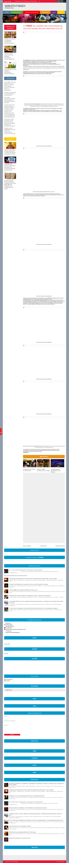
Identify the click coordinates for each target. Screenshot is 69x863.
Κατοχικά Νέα (9, 627)
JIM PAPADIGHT (9, 679)
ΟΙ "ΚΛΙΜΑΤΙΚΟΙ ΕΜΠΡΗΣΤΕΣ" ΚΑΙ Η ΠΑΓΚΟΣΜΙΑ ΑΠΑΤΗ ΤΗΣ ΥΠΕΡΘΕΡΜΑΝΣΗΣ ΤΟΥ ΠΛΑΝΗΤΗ (11, 22)
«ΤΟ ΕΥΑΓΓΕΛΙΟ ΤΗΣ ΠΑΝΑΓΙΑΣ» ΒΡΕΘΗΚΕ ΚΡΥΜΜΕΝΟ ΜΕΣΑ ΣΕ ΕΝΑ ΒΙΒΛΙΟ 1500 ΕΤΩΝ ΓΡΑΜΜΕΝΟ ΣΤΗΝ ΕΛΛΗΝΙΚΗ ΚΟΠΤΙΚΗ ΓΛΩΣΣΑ (10, 184)
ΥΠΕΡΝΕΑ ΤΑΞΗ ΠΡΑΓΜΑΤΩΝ (31, 12)
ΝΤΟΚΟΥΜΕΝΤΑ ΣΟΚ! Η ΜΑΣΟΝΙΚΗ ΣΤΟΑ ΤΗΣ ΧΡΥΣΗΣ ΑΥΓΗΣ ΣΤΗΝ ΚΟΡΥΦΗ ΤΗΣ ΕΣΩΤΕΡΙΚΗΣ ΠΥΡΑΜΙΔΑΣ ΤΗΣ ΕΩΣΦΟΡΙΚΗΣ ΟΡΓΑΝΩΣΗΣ (9, 123)
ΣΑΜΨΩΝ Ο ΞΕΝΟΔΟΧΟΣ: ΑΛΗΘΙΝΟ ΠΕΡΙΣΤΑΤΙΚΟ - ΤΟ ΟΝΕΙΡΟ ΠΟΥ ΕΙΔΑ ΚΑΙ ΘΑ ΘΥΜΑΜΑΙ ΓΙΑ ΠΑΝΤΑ (10, 152)
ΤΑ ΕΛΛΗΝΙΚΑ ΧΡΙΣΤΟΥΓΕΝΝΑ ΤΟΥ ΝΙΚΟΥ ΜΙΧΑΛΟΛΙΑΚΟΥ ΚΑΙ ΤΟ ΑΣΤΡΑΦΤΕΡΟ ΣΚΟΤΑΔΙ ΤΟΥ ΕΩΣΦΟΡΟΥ (9, 100)
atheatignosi (27, 60)
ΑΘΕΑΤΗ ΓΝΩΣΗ (15, 6)
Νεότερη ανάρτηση (27, 545)
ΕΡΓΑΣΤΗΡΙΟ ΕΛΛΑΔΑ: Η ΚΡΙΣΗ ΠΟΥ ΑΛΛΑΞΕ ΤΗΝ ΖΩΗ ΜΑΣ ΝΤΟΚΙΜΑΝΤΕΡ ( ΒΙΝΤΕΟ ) (58, 22)
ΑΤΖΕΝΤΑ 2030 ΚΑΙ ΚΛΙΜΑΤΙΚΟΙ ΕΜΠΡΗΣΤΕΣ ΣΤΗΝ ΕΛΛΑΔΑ (23, 590)
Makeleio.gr (8, 623)
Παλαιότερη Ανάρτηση (60, 545)
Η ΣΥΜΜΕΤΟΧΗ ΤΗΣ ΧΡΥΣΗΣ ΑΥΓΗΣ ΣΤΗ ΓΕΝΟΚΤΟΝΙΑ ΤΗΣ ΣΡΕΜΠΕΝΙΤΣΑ (10, 94)
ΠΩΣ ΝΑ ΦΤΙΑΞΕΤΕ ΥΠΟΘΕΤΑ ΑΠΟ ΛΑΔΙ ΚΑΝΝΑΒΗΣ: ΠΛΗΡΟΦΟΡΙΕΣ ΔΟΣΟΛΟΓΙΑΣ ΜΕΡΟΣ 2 (9, 56)
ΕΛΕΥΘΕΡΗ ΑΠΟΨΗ (16, 12)
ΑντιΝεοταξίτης (9, 624)
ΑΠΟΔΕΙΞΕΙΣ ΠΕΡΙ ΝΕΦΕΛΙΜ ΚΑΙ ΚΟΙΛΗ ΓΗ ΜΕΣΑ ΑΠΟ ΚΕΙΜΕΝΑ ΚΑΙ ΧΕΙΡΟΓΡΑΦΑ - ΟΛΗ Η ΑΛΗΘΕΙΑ (33, 578)
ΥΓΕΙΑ (53, 12)
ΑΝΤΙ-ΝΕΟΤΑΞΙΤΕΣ (10, 626)
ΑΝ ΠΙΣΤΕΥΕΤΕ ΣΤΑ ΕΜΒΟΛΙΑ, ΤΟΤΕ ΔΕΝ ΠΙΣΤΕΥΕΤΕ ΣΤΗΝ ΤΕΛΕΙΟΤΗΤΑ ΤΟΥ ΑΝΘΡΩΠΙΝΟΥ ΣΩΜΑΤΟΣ (33, 608)
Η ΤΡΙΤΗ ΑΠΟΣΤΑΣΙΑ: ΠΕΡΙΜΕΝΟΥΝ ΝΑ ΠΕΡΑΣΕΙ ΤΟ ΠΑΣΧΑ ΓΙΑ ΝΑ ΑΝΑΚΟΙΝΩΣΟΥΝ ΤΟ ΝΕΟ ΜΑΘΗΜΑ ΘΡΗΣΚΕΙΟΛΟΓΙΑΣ (36, 820)
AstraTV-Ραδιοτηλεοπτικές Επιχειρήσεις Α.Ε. (16, 629)
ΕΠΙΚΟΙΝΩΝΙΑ (45, 12)
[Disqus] (43, 490)
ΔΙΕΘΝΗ (61, 12)
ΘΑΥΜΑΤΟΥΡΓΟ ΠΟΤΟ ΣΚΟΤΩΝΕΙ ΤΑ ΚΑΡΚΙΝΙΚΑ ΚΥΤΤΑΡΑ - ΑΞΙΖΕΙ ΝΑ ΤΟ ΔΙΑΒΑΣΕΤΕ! (29, 595)
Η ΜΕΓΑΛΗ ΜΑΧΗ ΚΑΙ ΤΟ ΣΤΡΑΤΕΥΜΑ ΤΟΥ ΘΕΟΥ (20, 826)
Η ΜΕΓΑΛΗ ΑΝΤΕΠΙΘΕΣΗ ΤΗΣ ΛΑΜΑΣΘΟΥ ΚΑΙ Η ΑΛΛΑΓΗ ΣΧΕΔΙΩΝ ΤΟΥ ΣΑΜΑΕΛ (28, 584)
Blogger (62, 861)
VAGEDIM (8, 680)
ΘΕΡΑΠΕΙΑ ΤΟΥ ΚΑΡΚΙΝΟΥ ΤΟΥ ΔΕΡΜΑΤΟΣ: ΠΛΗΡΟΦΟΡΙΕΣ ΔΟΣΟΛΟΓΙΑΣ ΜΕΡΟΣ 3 (10, 41)
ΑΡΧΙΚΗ (6, 12)
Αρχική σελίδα (43, 545)
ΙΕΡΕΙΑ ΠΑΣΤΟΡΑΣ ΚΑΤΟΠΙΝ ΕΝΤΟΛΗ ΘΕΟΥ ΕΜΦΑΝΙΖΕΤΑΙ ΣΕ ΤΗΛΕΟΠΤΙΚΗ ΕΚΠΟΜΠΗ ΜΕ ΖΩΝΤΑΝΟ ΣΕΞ (9, 167)
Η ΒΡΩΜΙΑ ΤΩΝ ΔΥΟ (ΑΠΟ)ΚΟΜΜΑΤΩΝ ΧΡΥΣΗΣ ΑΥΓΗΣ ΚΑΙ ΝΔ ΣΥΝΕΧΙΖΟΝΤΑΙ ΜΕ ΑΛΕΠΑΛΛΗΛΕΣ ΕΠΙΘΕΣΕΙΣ (9, 130)
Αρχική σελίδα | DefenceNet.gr (13, 632)
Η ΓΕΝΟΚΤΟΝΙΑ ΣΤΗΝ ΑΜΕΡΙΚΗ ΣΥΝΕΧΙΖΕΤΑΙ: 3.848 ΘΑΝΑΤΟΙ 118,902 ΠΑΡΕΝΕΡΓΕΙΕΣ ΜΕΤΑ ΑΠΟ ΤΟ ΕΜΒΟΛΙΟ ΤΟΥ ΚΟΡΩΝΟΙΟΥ (26, 22)
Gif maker (6, 653)
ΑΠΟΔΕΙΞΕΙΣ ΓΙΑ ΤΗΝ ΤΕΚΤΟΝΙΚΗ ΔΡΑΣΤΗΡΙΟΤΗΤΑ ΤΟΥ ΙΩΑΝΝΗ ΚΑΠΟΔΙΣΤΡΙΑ (26, 795)
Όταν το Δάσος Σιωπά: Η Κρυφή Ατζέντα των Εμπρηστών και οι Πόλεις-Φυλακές (25, 570)
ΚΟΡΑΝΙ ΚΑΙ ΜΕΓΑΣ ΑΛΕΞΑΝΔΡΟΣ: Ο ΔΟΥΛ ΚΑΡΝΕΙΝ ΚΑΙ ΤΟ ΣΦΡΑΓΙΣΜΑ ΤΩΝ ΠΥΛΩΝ (28, 807)
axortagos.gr (8, 630)
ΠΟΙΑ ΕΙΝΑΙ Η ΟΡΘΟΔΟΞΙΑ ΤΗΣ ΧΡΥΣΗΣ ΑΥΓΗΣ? (15, 575)
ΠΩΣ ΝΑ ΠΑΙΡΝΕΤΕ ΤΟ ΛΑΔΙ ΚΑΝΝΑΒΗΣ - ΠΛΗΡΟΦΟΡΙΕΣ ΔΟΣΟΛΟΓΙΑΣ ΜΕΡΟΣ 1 (10, 71)
